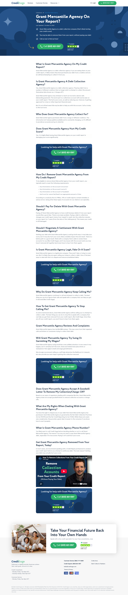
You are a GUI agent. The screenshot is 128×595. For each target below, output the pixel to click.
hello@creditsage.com (70, 566)
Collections (94, 560)
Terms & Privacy (68, 569)
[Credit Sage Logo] (18, 3)
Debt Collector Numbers (98, 563)
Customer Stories (42, 3)
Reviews (30, 3)
